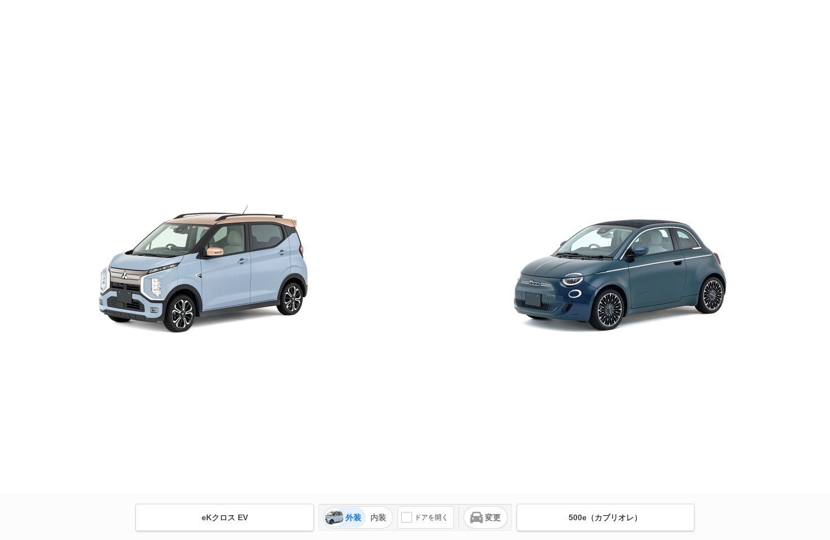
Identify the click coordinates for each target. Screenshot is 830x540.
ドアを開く (431, 517)
